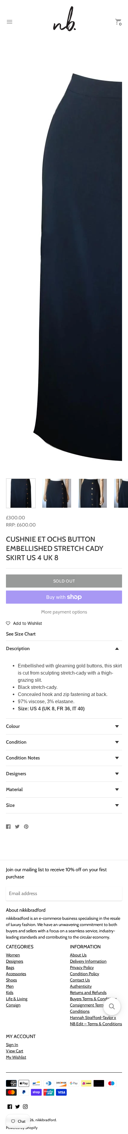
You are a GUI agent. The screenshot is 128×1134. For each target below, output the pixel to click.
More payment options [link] (64, 612)
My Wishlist (16, 1057)
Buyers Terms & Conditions (93, 998)
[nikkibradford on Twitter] (17, 1106)
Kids (9, 992)
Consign (13, 1005)
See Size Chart (21, 634)
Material (14, 789)
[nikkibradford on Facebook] (9, 1106)
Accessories (16, 973)
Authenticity (81, 986)
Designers (16, 773)
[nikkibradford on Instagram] (25, 1106)
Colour (13, 726)
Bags (10, 967)
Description (18, 648)
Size (10, 805)
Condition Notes (23, 758)
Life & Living (16, 998)
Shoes (11, 980)
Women (13, 955)
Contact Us (80, 980)
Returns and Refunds (88, 992)
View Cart (14, 1051)
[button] (24, 623)
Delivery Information (88, 961)
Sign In (12, 1044)
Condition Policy (84, 973)
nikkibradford (45, 1120)
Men (10, 986)
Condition (16, 742)
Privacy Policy (82, 967)
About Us (78, 955)
